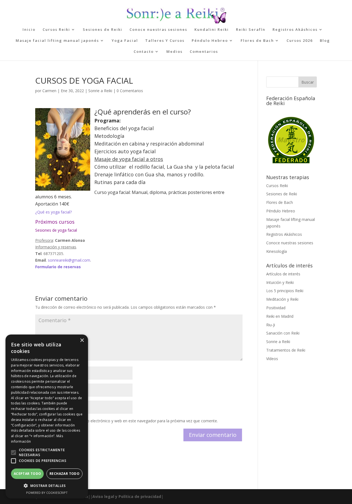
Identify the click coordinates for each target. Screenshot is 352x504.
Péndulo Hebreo (210, 41)
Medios (174, 52)
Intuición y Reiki (280, 282)
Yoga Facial (125, 41)
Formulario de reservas (58, 266)
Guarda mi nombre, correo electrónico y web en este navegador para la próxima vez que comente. (130, 420)
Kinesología (276, 251)
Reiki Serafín (250, 30)
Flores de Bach (257, 41)
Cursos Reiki (56, 30)
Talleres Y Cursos (165, 41)
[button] (13, 452)
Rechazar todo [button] (64, 473)
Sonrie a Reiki (100, 90)
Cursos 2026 (300, 41)
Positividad (275, 307)
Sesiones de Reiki (102, 30)
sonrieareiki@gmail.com (69, 260)
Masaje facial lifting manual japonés (57, 41)
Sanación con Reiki (282, 333)
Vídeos (272, 358)
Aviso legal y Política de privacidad (126, 496)
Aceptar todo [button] (27, 473)
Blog (325, 41)
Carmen (49, 90)
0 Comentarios (130, 90)
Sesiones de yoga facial (56, 230)
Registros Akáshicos (295, 30)
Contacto (144, 52)
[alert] (47, 416)
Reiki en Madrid (279, 316)
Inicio (29, 30)
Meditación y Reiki (282, 299)
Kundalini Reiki (211, 30)
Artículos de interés (283, 273)
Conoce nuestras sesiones (158, 30)
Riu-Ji (270, 324)
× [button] (82, 340)
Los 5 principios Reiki (284, 290)
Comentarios (204, 52)
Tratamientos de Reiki (285, 350)
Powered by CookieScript (47, 493)
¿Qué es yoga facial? (53, 212)
